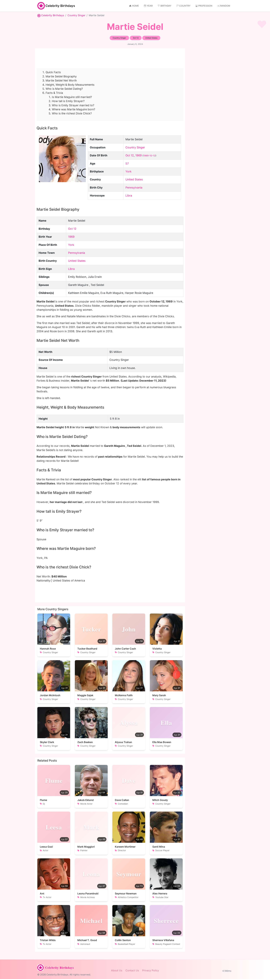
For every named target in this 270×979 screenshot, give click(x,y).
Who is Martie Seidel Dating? (64, 88)
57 (127, 163)
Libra (128, 195)
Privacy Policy (150, 970)
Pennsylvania (133, 187)
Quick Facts (53, 72)
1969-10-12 (149, 155)
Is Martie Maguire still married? (72, 97)
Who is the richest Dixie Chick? (72, 113)
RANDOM (225, 5)
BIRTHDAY (165, 5)
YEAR (150, 5)
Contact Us (132, 970)
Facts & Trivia (54, 92)
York (128, 171)
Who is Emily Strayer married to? (73, 105)
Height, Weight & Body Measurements (70, 84)
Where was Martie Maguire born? (73, 109)
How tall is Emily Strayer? (68, 101)
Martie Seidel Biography (61, 76)
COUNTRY (184, 5)
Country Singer (76, 15)
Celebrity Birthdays (60, 6)
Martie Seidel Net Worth (61, 80)
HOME (135, 5)
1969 (138, 155)
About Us (116, 970)
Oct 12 (129, 155)
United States (134, 179)
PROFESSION (205, 5)
